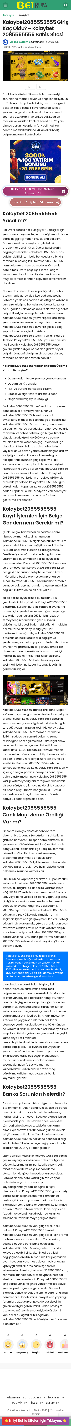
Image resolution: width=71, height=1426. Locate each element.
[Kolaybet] (35, 161)
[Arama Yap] (65, 5)
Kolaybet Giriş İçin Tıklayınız (33, 202)
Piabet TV (36, 1402)
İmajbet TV (56, 1397)
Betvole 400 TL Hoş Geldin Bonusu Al (32, 191)
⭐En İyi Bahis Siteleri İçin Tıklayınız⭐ (35, 1420)
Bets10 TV (52, 1402)
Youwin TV (19, 1402)
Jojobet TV (37, 1397)
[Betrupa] (35, 5)
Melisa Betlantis (20, 42)
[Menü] (5, 5)
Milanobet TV (17, 1397)
